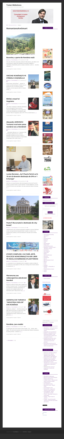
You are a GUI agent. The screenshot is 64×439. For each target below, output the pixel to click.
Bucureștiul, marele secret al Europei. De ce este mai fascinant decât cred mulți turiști (50, 344)
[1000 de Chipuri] (48, 228)
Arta (45, 237)
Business (45, 240)
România (46, 265)
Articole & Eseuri (47, 238)
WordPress (25, 431)
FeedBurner (52, 214)
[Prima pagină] (7, 25)
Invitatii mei (46, 257)
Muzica (45, 261)
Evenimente (46, 249)
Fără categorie (47, 251)
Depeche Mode (47, 243)
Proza (45, 263)
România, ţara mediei (14, 324)
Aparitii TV (46, 235)
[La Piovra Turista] (47, 300)
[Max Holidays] (47, 290)
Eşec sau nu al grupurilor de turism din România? (49, 368)
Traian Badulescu (45, 412)
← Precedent (10, 340)
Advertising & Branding (49, 234)
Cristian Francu (47, 382)
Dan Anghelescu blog (48, 383)
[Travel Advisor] (47, 306)
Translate (52, 322)
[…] (11, 66)
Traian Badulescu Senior (49, 269)
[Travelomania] (48, 315)
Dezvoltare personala (48, 246)
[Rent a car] (48, 162)
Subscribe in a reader (47, 200)
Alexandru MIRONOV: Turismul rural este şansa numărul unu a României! (16, 124)
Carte (45, 242)
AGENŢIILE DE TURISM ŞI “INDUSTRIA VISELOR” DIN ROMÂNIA (16, 302)
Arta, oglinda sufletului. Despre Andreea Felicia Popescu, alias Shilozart (50, 355)
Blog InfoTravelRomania (49, 376)
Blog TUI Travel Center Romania (50, 377)
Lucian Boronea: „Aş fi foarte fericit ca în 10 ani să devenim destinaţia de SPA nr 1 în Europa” (22, 176)
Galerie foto (46, 252)
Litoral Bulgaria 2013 (48, 387)
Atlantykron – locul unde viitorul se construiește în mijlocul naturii (51, 329)
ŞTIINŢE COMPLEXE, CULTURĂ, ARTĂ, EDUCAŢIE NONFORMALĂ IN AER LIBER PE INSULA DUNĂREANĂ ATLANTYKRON (22, 256)
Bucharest (46, 239)
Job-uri (45, 258)
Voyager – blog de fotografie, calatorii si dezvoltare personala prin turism (50, 400)
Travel (45, 270)
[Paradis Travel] (48, 185)
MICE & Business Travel (49, 260)
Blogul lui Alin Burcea (48, 378)
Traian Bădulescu (13, 5)
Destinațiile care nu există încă (50, 331)
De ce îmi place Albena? (52, 352)
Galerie (8, 59)
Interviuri (46, 256)
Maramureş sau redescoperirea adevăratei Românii (16, 277)
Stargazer (29, 431)
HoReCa (45, 253)
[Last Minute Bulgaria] (47, 218)
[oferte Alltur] (48, 194)
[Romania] (48, 173)
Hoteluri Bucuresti (46, 282)
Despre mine (46, 244)
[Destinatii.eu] (48, 89)
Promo (45, 262)
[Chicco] (48, 67)
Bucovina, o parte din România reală (20, 57)
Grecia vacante (47, 278)
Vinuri (45, 271)
